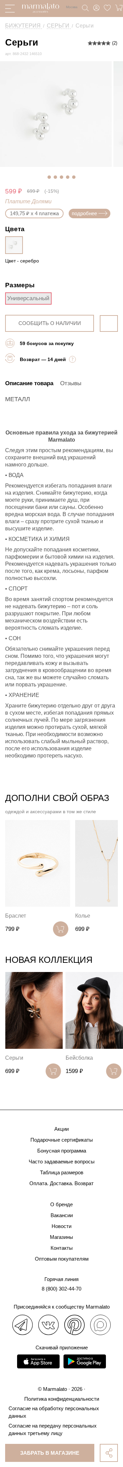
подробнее (84, 213)
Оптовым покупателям (61, 1259)
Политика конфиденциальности (61, 1399)
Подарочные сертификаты (61, 1140)
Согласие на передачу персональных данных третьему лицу (53, 1429)
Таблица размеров (61, 1172)
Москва (72, 7)
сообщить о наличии (49, 323)
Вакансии (62, 1215)
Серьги (14, 1058)
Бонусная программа (61, 1151)
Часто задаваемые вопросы (62, 1161)
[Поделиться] (109, 1453)
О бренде (61, 1204)
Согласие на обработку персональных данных (54, 1412)
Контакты (62, 1248)
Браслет (15, 916)
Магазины (61, 1237)
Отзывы (70, 383)
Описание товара (29, 383)
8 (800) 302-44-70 (61, 1289)
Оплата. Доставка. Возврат (61, 1183)
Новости (61, 1226)
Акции (61, 1129)
